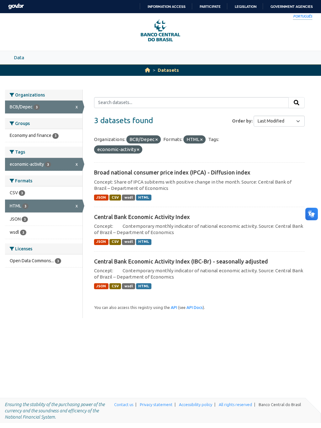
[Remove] (156, 140)
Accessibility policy (195, 404)
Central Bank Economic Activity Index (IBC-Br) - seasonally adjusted (181, 261)
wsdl (128, 197)
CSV (115, 197)
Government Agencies (292, 6)
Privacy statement (156, 404)
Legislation (245, 6)
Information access (167, 6)
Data (19, 57)
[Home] (147, 70)
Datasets (168, 70)
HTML (143, 197)
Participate (210, 6)
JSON (101, 197)
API (174, 307)
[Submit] (296, 102)
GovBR (16, 6)
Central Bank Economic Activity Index (142, 217)
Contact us (123, 404)
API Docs (195, 307)
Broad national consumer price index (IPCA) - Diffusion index (172, 172)
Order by (241, 120)
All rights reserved (235, 404)
